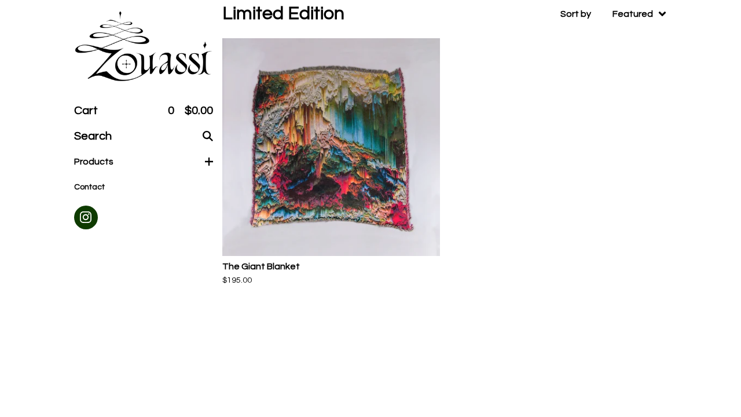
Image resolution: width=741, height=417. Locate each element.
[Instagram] (86, 217)
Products (93, 161)
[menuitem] (613, 14)
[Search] (208, 136)
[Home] (143, 47)
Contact (89, 187)
